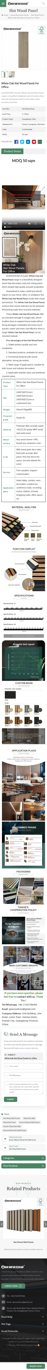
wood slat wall (29, 1118)
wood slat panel (9, 1122)
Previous (1, 1224)
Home (6, 15)
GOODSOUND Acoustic (17, 276)
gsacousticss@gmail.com (22, 1009)
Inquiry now (36, 1366)
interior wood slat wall (12, 1126)
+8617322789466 (17, 1296)
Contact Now (11, 1286)
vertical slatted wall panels (29, 1122)
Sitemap (12, 1345)
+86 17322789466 (27, 1004)
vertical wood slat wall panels (14, 1130)
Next (45, 1224)
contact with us (26, 996)
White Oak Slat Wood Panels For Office (21, 1058)
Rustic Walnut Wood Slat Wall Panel (23, 1242)
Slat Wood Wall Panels (11, 1118)
